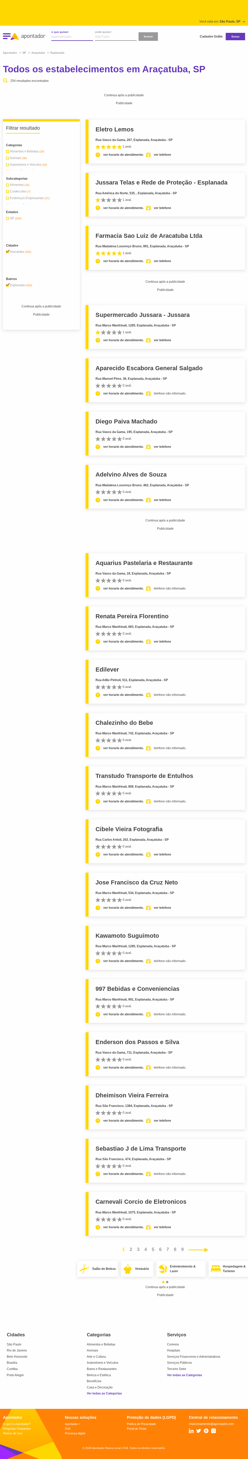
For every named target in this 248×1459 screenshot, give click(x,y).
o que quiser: (60, 32)
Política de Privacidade (141, 1424)
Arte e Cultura (96, 1356)
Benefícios (94, 1381)
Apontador (10, 52)
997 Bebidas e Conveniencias (137, 988)
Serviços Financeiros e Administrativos (193, 1356)
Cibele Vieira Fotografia (129, 829)
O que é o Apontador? (16, 1424)
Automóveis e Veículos (102, 1362)
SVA (68, 1428)
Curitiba (12, 1369)
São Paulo (14, 1344)
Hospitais (173, 1350)
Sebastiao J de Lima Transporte (141, 1148)
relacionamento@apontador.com (211, 1424)
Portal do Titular (136, 1428)
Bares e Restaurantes (102, 1369)
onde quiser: (103, 32)
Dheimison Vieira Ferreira (132, 1095)
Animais (92, 1350)
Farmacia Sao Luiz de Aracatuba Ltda (149, 235)
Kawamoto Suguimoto (127, 935)
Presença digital (75, 1433)
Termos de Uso (12, 1433)
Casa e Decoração (100, 1387)
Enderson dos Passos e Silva (137, 1042)
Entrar (235, 36)
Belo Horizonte (17, 1356)
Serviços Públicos (179, 1362)
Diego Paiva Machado (126, 421)
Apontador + (72, 1424)
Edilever (107, 669)
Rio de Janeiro (17, 1350)
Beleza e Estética (99, 1375)
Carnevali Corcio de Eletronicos (141, 1201)
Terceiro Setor (176, 1369)
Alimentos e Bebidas (101, 1344)
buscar (148, 36)
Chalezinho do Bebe (124, 722)
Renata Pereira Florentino (132, 616)
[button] (163, 1282)
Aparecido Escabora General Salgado (149, 368)
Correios (173, 1344)
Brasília (12, 1362)
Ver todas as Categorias (104, 1393)
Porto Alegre (15, 1375)
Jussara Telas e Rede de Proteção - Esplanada (161, 182)
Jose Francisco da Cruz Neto (137, 882)
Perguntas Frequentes (17, 1428)
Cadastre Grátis (211, 36)
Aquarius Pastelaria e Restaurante (144, 563)
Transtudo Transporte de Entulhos (144, 775)
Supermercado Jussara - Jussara (143, 314)
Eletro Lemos (115, 129)
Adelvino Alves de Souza (131, 474)
